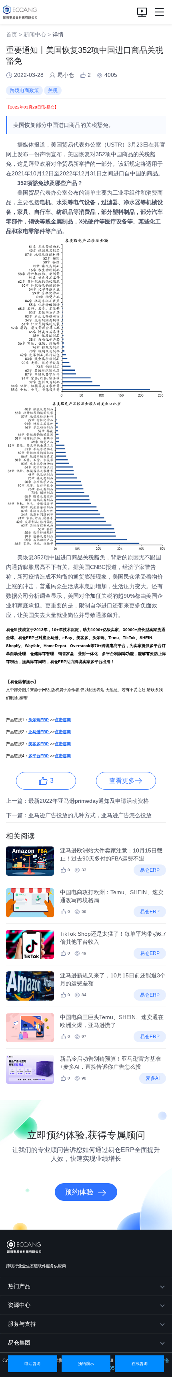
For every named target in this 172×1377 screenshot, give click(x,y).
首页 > (14, 34)
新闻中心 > (37, 34)
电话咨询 (32, 1363)
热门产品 (19, 1286)
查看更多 (122, 780)
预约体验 (79, 1192)
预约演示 (86, 1363)
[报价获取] (142, 12)
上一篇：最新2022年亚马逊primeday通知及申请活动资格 (77, 801)
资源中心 (19, 1305)
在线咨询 (140, 1363)
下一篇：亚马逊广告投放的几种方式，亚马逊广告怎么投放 (79, 815)
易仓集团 (19, 1342)
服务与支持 (22, 1324)
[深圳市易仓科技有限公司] (19, 12)
